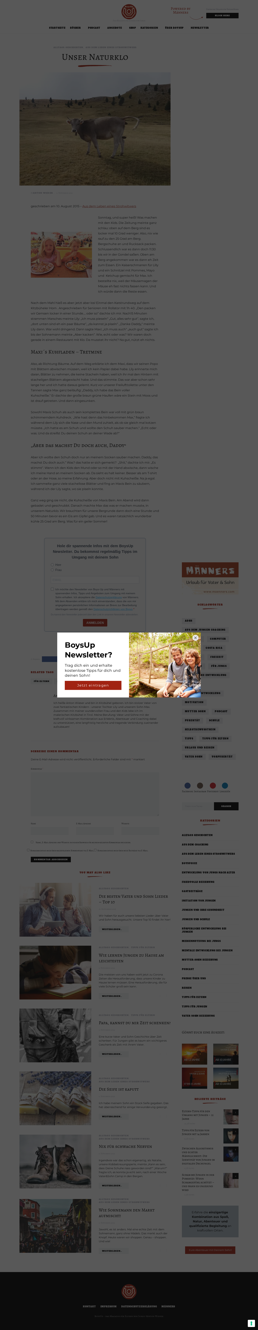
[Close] (195, 638)
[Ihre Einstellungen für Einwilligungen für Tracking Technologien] (251, 1323)
